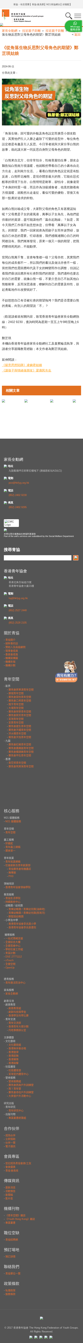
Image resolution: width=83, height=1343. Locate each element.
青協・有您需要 (21, 4)
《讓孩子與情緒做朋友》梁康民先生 (26, 370)
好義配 (66, 4)
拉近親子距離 (31, 30)
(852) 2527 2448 (18, 610)
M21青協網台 (53, 4)
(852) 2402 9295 (18, 507)
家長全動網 (9, 30)
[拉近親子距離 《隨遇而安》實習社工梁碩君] (26, 400)
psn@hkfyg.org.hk (19, 482)
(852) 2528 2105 (18, 622)
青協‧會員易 (38, 4)
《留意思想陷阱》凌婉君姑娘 (22, 365)
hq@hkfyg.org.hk (18, 598)
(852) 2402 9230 (18, 495)
